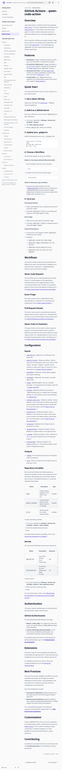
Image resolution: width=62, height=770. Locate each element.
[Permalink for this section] (37, 20)
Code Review (7, 48)
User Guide (9, 2)
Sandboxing (7, 87)
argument (33, 387)
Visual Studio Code (7, 25)
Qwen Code (28, 27)
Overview (4, 11)
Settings (6, 136)
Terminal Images (8, 127)
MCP (5, 77)
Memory (6, 65)
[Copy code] (56, 141)
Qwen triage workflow (44, 303)
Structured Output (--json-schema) (11, 123)
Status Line (7, 99)
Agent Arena (7, 59)
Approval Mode (8, 74)
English (5, 767)
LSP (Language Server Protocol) (10, 81)
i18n (5, 90)
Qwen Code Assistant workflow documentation (41, 339)
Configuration (5, 133)
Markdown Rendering (10, 117)
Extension (4, 153)
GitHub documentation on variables (35, 536)
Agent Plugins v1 (8, 159)
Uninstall (6, 177)
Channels (6, 93)
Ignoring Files (7, 142)
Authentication (8, 139)
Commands (7, 45)
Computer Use (8, 111)
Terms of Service (8, 174)
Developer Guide (16, 2)
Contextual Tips (8, 105)
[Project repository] (49, 3)
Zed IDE (4, 28)
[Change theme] (15, 767)
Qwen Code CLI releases (44, 369)
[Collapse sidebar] (18, 767)
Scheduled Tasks (8, 102)
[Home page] (4, 2)
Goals (5, 114)
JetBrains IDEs (6, 31)
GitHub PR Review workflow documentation (40, 319)
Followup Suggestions (10, 51)
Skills (5, 62)
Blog (27, 2)
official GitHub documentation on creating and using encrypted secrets (40, 595)
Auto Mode (7, 108)
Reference (4, 162)
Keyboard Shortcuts (9, 165)
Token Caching (8, 85)
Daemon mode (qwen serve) (9, 180)
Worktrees (6, 130)
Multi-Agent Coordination (11, 120)
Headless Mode (8, 68)
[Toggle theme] (58, 2)
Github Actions (6, 34)
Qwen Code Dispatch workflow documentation (41, 289)
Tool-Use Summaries (9, 54)
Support (4, 168)
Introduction (7, 156)
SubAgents (7, 57)
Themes (6, 148)
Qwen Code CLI (29, 30)
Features (4, 42)
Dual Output (7, 71)
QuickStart (5, 14)
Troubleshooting (8, 171)
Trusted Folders (8, 145)
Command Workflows (7, 17)
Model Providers (8, 150)
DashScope (43, 103)
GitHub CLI (41, 75)
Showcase (23, 2)
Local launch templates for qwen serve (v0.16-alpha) (9, 183)
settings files (32, 397)
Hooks (5, 96)
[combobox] (38, 2)
